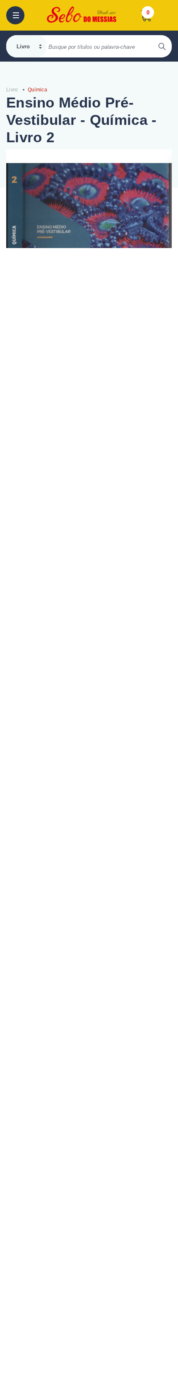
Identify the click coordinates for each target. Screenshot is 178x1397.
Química (37, 90)
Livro (12, 90)
